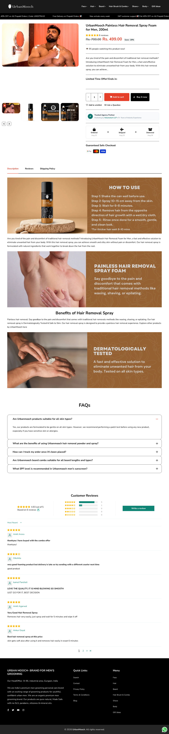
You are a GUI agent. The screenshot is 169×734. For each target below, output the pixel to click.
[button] (92, 35)
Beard (101, 6)
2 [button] (83, 650)
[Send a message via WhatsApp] (164, 729)
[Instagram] (23, 710)
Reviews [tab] (29, 168)
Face (84, 6)
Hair (92, 6)
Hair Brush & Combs (118, 6)
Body (144, 6)
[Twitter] (13, 710)
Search (76, 677)
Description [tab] (12, 168)
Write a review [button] (138, 508)
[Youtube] (18, 710)
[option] (40, 45)
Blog (75, 700)
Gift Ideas (156, 6)
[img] (13, 530)
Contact (76, 683)
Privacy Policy (78, 689)
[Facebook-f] (8, 710)
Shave (135, 6)
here (24, 327)
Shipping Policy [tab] (47, 168)
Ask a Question (113, 105)
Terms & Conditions (81, 695)
